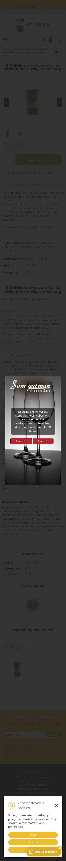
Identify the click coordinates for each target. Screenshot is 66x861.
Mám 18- (43, 441)
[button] (60, 848)
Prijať (33, 834)
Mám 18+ (21, 441)
